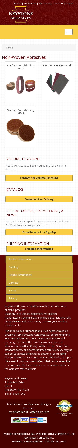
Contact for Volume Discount (39, 178)
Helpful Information (20, 275)
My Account (30, 3)
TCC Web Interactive (42, 433)
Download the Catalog (39, 199)
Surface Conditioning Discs (20, 111)
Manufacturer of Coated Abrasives (29, 412)
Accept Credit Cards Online (64, 414)
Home (9, 48)
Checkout (58, 3)
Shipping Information (39, 248)
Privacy (13, 298)
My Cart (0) (45, 3)
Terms (12, 290)
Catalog (13, 267)
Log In (69, 3)
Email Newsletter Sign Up (39, 232)
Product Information (20, 259)
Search (17, 3)
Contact (13, 282)
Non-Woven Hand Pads (57, 65)
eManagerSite (34, 441)
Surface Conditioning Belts (20, 67)
